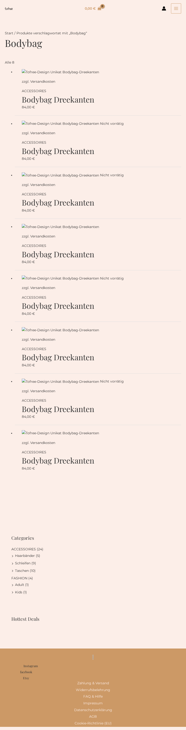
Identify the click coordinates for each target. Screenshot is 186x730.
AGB (93, 716)
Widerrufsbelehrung (93, 690)
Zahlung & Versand (93, 683)
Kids (18, 592)
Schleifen (23, 563)
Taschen (22, 571)
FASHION (19, 578)
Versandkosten (42, 81)
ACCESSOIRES (23, 549)
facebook (26, 672)
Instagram (30, 666)
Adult (19, 585)
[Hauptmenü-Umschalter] (176, 8)
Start (9, 33)
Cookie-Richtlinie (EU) (93, 723)
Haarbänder (25, 556)
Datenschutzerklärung (93, 710)
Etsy (26, 678)
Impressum (93, 703)
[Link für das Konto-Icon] (164, 8)
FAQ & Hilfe (93, 696)
